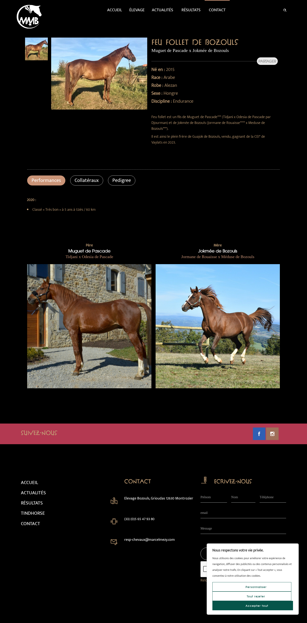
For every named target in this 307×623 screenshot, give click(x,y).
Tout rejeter (256, 596)
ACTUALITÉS (33, 493)
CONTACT (30, 524)
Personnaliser (256, 587)
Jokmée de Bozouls (217, 251)
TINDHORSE (33, 513)
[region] (253, 579)
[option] (36, 48)
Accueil (114, 10)
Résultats (190, 10)
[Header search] (284, 9)
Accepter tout (257, 606)
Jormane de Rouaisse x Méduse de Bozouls (217, 256)
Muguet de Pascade (89, 251)
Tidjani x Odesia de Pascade (89, 256)
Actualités (162, 10)
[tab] (46, 180)
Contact (217, 10)
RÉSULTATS (32, 503)
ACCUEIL (29, 483)
